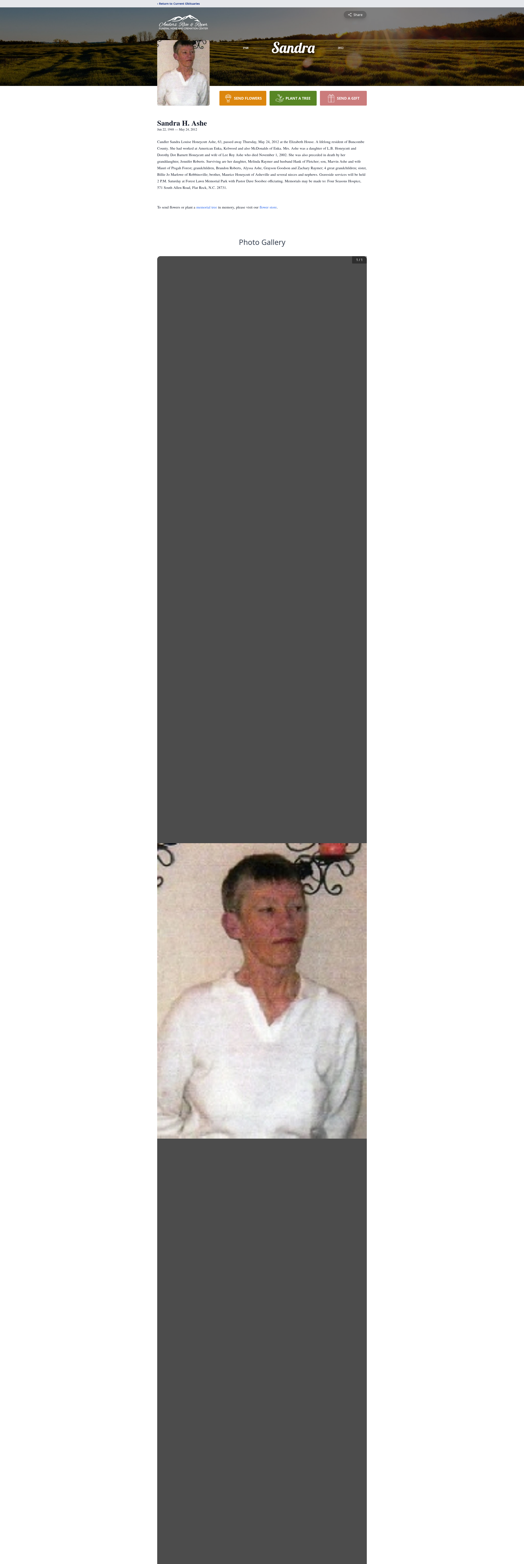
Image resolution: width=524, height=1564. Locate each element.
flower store (268, 207)
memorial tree (206, 207)
